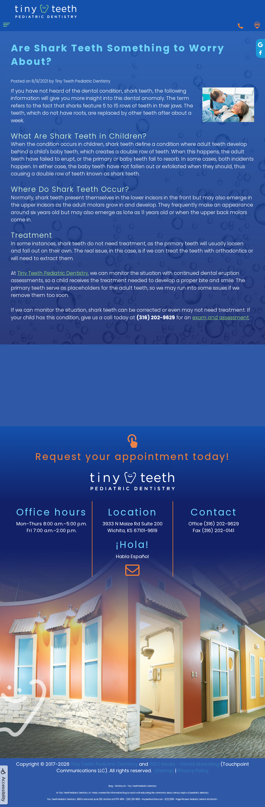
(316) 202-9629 (221, 523)
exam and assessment (220, 317)
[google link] (260, 44)
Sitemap (164, 770)
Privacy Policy (193, 770)
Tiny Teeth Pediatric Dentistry (52, 273)
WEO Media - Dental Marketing (184, 764)
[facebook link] (260, 52)
